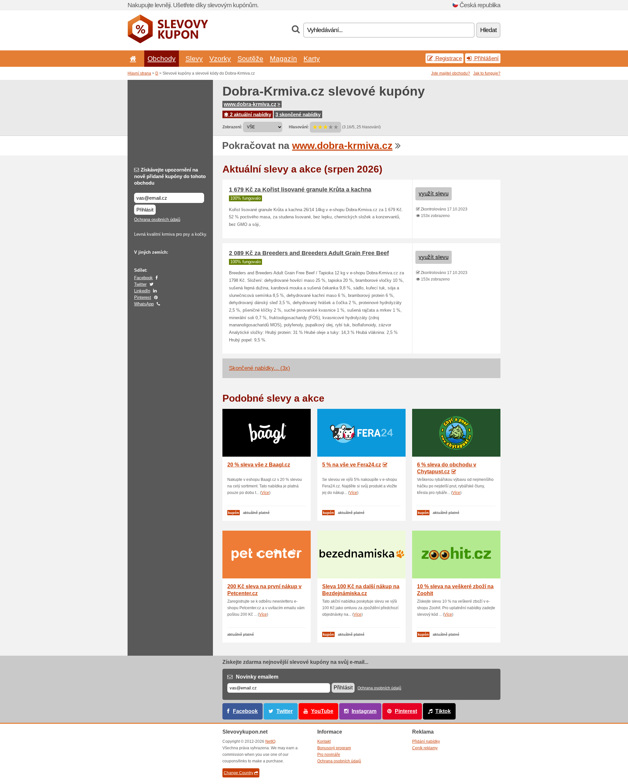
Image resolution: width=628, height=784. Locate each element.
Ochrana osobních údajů (157, 219)
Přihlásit (144, 209)
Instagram (364, 711)
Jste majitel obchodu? (450, 73)
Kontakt (324, 741)
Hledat (488, 30)
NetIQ (270, 741)
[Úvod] (132, 58)
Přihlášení (486, 58)
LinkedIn (142, 290)
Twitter (140, 284)
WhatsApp (144, 303)
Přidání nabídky (426, 741)
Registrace (448, 58)
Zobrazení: (232, 127)
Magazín (283, 58)
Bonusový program (334, 748)
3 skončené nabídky (298, 114)
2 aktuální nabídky (250, 114)
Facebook (143, 277)
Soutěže (250, 58)
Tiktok (443, 711)
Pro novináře (328, 754)
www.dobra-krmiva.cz (250, 104)
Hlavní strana (139, 73)
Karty (312, 58)
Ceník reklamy (425, 748)
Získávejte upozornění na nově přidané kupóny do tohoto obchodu (170, 176)
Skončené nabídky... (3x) (259, 368)
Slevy (194, 58)
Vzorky (220, 58)
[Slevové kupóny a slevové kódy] (168, 42)
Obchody (162, 58)
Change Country (238, 773)
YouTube (322, 711)
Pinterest (142, 297)
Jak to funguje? (486, 73)
